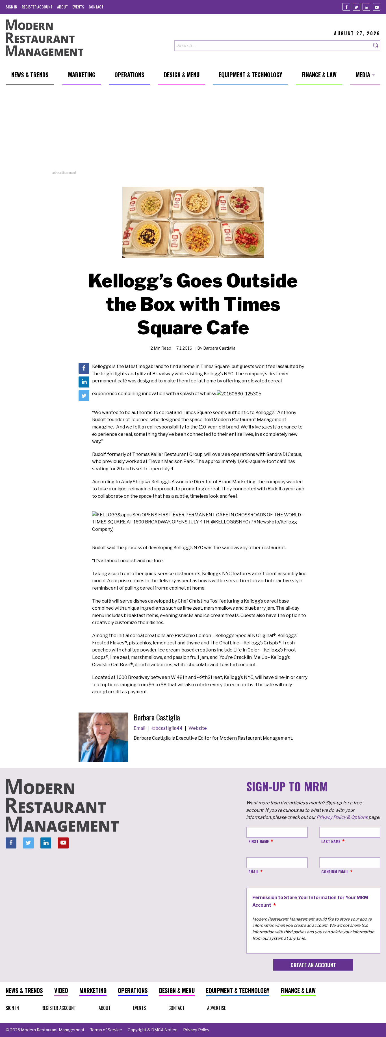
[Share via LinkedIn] (84, 382)
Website (197, 728)
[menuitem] (11, 7)
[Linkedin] (366, 7)
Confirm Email (334, 871)
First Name (258, 841)
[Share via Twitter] (84, 395)
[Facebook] (346, 7)
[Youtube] (376, 7)
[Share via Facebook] (84, 368)
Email (140, 728)
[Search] (375, 45)
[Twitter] (356, 7)
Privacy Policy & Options (342, 817)
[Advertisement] (193, 130)
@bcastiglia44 (167, 728)
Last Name (331, 841)
